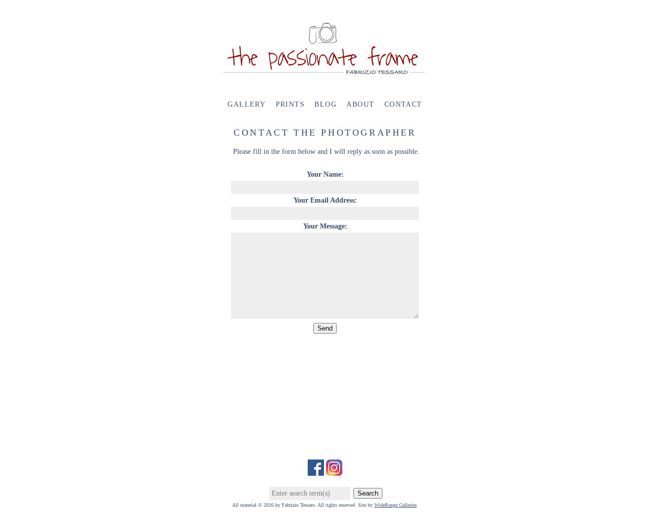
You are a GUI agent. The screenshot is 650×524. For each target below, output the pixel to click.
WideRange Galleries (395, 505)
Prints (290, 104)
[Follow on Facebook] (316, 470)
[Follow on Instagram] (334, 470)
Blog (325, 104)
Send (325, 328)
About (360, 104)
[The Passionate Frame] (325, 71)
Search (368, 493)
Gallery (247, 104)
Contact (403, 104)
